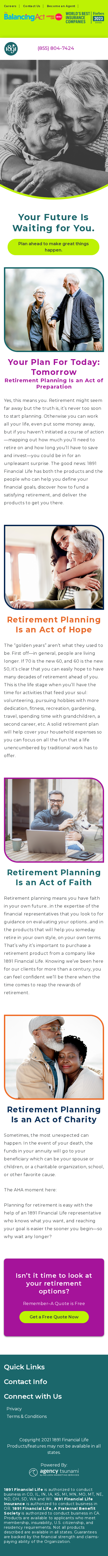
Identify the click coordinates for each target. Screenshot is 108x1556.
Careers (10, 6)
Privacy (14, 1408)
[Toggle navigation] (101, 45)
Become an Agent (61, 6)
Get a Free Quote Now (54, 1316)
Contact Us (31, 6)
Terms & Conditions (27, 1416)
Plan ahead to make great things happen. (53, 247)
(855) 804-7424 (55, 48)
